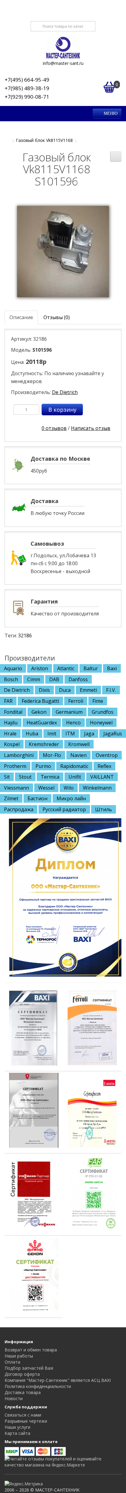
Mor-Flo (52, 755)
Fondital (13, 712)
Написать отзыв (90, 428)
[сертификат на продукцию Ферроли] (92, 1027)
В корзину (62, 409)
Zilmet (11, 798)
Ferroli (75, 701)
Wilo (69, 787)
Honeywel (101, 722)
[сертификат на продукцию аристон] (92, 1109)
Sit (7, 776)
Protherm (15, 766)
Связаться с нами (23, 1415)
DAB (54, 679)
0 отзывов (54, 428)
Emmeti (88, 690)
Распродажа (18, 809)
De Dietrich (65, 392)
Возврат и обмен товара (31, 1350)
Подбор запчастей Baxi (29, 1368)
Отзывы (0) (56, 317)
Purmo (43, 766)
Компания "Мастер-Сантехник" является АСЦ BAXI (58, 1380)
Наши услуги (17, 1427)
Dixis (44, 690)
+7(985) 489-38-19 (27, 88)
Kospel (12, 744)
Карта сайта (17, 1433)
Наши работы (19, 1356)
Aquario (13, 668)
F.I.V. (111, 690)
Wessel (46, 787)
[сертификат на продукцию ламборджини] (33, 1109)
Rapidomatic (74, 766)
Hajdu (10, 722)
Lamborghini (19, 755)
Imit (51, 733)
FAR (8, 701)
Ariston (39, 668)
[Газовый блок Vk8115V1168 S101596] (63, 251)
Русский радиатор (64, 809)
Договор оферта (22, 1374)
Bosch (11, 679)
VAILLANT (102, 776)
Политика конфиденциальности (38, 1386)
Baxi (112, 668)
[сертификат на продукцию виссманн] (33, 1191)
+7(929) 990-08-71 (27, 96)
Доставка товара (23, 1392)
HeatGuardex (42, 722)
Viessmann (16, 787)
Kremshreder (44, 744)
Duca (65, 690)
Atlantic (65, 668)
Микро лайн (71, 798)
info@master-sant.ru (63, 63)
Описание (21, 317)
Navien (78, 755)
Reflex (104, 766)
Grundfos (102, 712)
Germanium (69, 712)
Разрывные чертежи (26, 1421)
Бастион (37, 798)
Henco (73, 722)
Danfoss (78, 679)
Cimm (33, 679)
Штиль (103, 809)
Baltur (90, 668)
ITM (70, 733)
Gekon (38, 712)
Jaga (89, 733)
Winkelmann (97, 787)
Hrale (10, 733)
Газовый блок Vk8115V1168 (44, 140)
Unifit (75, 776)
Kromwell (79, 744)
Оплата (12, 1362)
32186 (25, 635)
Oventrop (107, 755)
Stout (25, 776)
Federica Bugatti (40, 701)
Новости (14, 1398)
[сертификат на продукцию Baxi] (33, 1027)
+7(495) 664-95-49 (27, 79)
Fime (97, 701)
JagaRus (112, 733)
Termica (50, 776)
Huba (32, 733)
